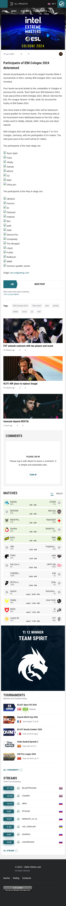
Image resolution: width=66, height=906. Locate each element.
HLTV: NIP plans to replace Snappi (20, 383)
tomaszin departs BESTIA (16, 421)
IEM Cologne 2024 (20, 306)
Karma (6, 878)
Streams (25, 11)
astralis (55, 306)
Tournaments (40, 11)
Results (59, 494)
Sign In (33, 474)
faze (47, 306)
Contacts (26, 878)
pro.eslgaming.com (19, 273)
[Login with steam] (61, 4)
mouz (24, 312)
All (52, 494)
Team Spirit (36, 306)
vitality (15, 312)
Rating (16, 878)
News (14, 11)
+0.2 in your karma (11, 294)
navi (39, 312)
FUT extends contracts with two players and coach (28, 345)
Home (4, 11)
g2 (32, 312)
